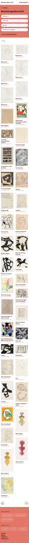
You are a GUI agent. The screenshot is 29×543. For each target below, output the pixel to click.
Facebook (5, 529)
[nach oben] (26, 503)
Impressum (4, 537)
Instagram (22, 529)
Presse (3, 535)
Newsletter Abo (20, 515)
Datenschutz (4, 538)
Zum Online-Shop (7, 519)
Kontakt (3, 533)
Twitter (14, 529)
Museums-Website (7, 515)
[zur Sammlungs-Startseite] (2, 503)
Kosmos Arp (7, 2)
